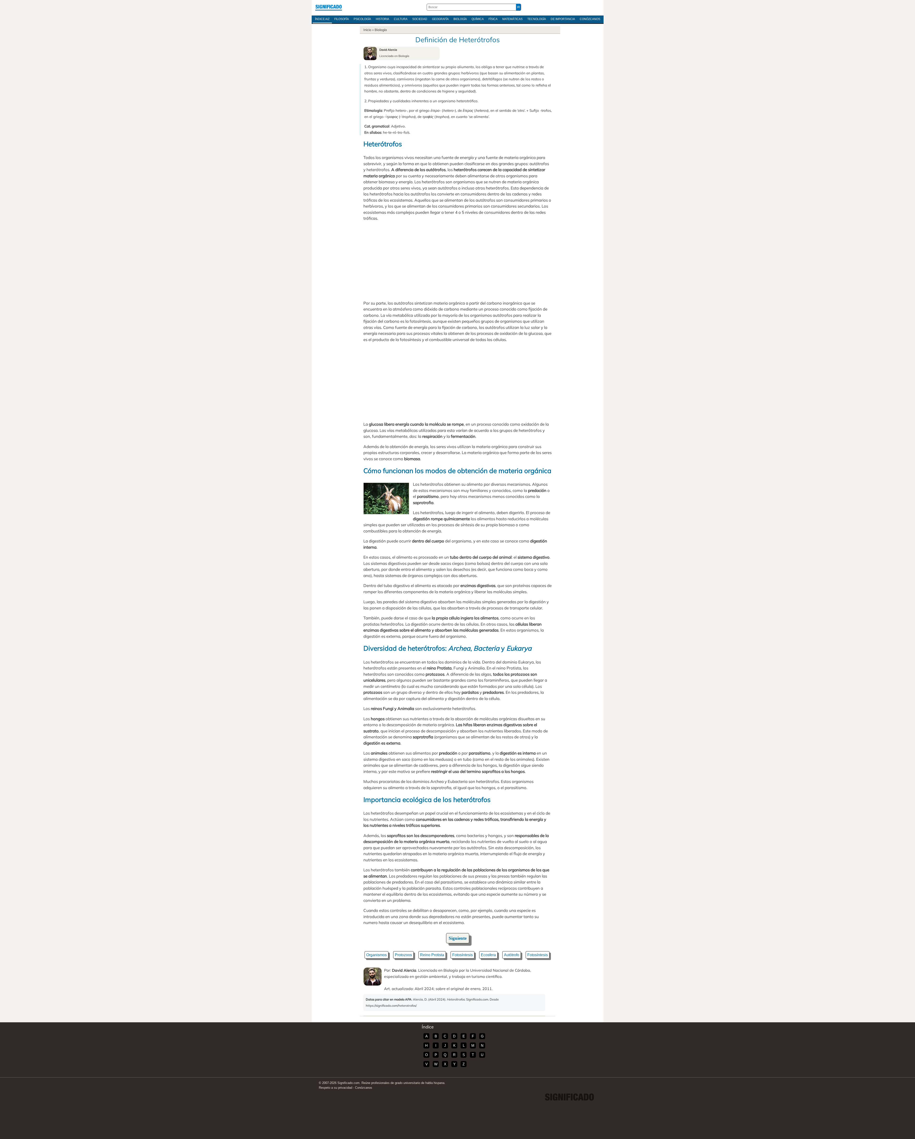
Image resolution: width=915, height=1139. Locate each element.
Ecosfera (488, 955)
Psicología (362, 19)
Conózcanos (590, 19)
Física (493, 19)
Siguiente (458, 938)
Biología (460, 19)
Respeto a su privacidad (335, 1087)
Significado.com (328, 7)
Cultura (400, 19)
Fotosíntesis (462, 955)
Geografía (440, 19)
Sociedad (419, 19)
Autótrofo (511, 955)
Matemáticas (512, 19)
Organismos (376, 955)
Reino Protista (432, 955)
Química (478, 19)
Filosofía (341, 19)
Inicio (367, 30)
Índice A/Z (322, 19)
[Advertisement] (457, 260)
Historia (382, 19)
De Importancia (563, 19)
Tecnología (536, 19)
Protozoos (403, 955)
